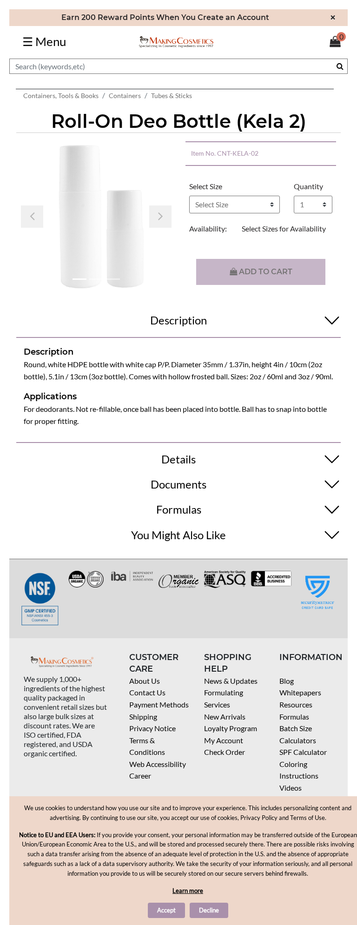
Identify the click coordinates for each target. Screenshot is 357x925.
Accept (166, 910)
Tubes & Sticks (171, 95)
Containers (125, 95)
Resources (295, 704)
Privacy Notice (152, 728)
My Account (223, 740)
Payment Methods (159, 704)
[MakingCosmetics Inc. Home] (176, 41)
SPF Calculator (303, 751)
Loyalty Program (230, 728)
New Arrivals (224, 716)
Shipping (143, 716)
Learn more (187, 890)
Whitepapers (300, 692)
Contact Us (147, 692)
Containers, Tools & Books (61, 95)
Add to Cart (264, 271)
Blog (286, 680)
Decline (209, 910)
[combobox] (178, 66)
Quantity (308, 186)
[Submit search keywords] (340, 66)
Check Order (224, 751)
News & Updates (231, 680)
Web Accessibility (157, 764)
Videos (290, 787)
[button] (32, 216)
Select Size (205, 186)
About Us (144, 680)
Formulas (294, 716)
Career (140, 775)
